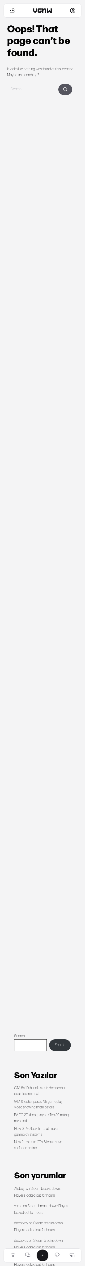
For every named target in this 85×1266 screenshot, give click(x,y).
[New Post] (42, 1255)
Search (19, 1036)
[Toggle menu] (12, 10)
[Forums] (27, 1255)
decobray (21, 1223)
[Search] (65, 89)
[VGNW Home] (42, 10)
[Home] (13, 1255)
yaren (18, 1206)
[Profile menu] (72, 10)
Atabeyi (19, 1189)
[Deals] (57, 1255)
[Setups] (72, 1255)
